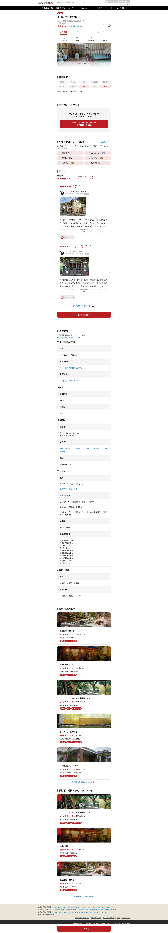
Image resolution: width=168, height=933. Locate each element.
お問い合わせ (126, 918)
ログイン (121, 4)
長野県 (98, 907)
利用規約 (103, 923)
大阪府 (88, 907)
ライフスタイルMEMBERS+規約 (115, 923)
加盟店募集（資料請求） (82, 918)
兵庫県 (73, 907)
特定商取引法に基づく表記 (93, 923)
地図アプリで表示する (68, 489)
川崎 (59, 912)
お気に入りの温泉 (111, 1)
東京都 (83, 907)
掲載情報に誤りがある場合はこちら (69, 337)
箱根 (62, 909)
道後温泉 (94, 909)
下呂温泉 (80, 909)
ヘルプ (118, 918)
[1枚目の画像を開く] (84, 55)
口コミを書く (84, 315)
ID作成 (128, 4)
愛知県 (104, 907)
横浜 (56, 912)
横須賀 (64, 912)
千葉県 (68, 907)
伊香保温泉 (87, 909)
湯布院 (107, 909)
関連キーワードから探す (46, 914)
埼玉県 (63, 907)
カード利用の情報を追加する (71, 368)
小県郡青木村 (70, 484)
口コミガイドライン (109, 918)
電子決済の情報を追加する (70, 381)
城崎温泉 (74, 909)
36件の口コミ (77, 26)
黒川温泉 (101, 909)
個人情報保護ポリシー (78, 923)
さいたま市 (72, 912)
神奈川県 (57, 907)
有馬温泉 (67, 909)
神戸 (106, 912)
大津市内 (101, 912)
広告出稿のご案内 (96, 918)
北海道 (93, 907)
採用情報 (127, 923)
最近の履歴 (124, 1)
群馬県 (78, 907)
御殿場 (83, 912)
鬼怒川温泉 (113, 909)
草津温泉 (57, 909)
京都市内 (95, 912)
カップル (79, 596)
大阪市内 (88, 912)
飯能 (78, 912)
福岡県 (109, 907)
